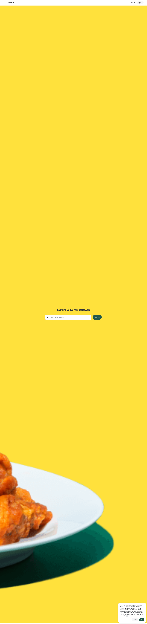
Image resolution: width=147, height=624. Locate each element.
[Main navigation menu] (4, 3)
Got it (141, 619)
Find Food (97, 317)
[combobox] (69, 317)
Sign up (140, 2)
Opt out (135, 619)
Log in (133, 2)
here (127, 616)
